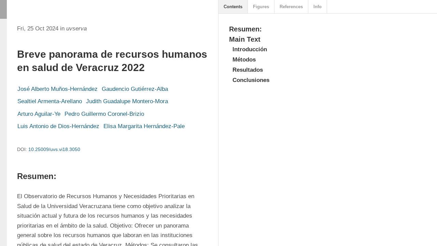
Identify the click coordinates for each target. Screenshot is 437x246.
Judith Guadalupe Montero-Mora (127, 101)
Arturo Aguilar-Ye (38, 114)
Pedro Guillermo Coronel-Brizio (104, 114)
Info (317, 6)
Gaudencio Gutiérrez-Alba (135, 89)
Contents (233, 6)
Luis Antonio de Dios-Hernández (58, 126)
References (291, 6)
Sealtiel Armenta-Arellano (49, 101)
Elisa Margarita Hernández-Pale (144, 126)
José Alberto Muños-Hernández (57, 89)
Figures (261, 6)
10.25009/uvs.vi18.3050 (54, 149)
